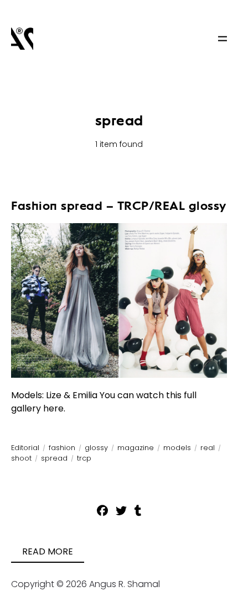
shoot (21, 458)
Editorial (25, 447)
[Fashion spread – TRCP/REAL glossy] (119, 300)
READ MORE (47, 551)
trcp (84, 458)
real (207, 447)
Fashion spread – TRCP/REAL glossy (118, 205)
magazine (135, 447)
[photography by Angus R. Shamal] (22, 39)
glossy (96, 447)
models (177, 447)
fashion (62, 447)
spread (54, 458)
